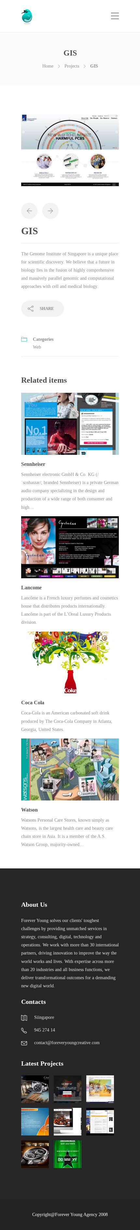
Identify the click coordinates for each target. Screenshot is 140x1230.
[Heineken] (67, 1154)
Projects (71, 66)
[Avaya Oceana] (67, 1089)
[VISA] (100, 1121)
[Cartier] (35, 1089)
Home (47, 66)
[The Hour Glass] (35, 1154)
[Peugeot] (35, 1121)
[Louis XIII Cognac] (67, 1121)
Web (37, 347)
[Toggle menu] (115, 16)
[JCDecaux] (100, 1089)
